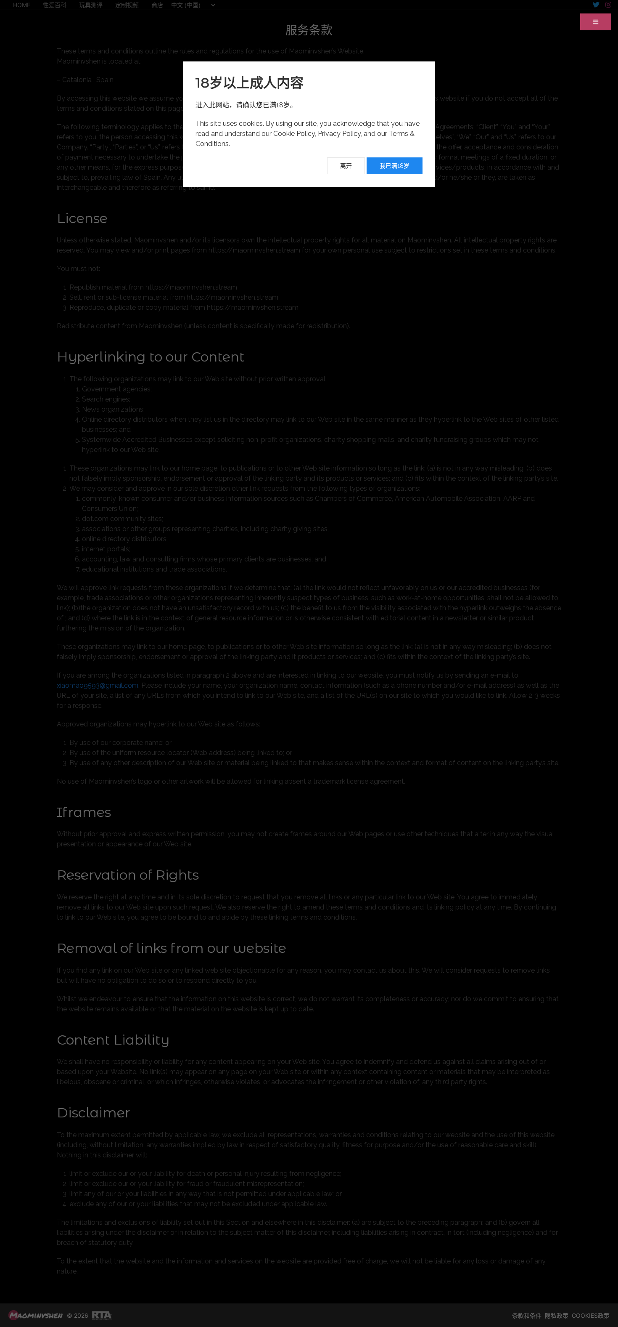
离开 (346, 165)
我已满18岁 (394, 165)
